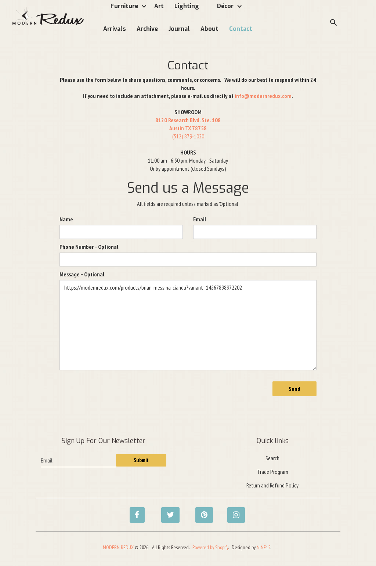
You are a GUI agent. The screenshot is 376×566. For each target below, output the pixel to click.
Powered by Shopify (210, 547)
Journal (179, 29)
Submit (141, 460)
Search (272, 458)
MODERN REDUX (118, 547)
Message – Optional (81, 274)
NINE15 (263, 547)
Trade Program (272, 471)
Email (199, 219)
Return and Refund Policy (272, 485)
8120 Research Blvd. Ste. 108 (188, 120)
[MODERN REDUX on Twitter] (166, 511)
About (209, 29)
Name (66, 219)
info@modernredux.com (263, 95)
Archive (147, 29)
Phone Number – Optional (88, 246)
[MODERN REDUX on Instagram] (232, 511)
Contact (240, 29)
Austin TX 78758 (188, 128)
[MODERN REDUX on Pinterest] (200, 511)
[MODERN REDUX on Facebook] (135, 511)
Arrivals (114, 29)
